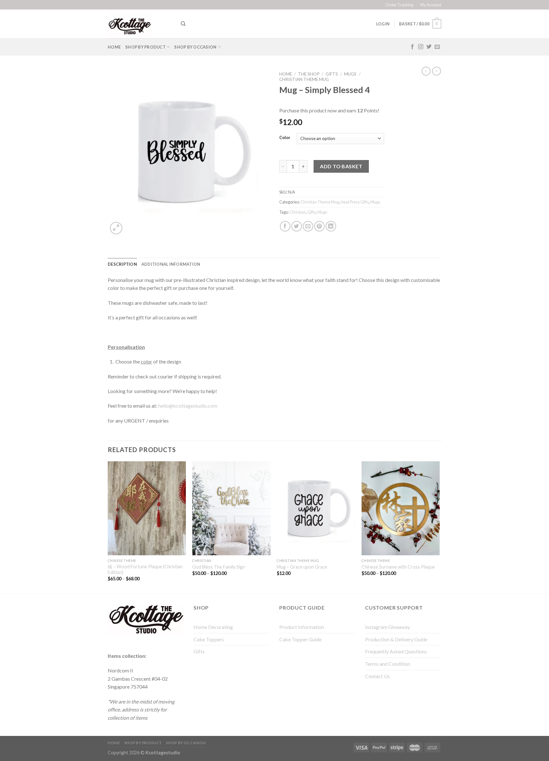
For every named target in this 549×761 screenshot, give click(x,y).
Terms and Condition (387, 664)
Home (114, 47)
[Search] (183, 24)
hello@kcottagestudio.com (187, 406)
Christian (297, 212)
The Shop (309, 74)
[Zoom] (116, 228)
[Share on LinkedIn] (331, 226)
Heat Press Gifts (355, 201)
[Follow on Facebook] (412, 47)
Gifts (332, 74)
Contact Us (377, 676)
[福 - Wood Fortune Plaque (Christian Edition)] (147, 508)
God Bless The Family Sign (218, 567)
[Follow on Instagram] (420, 47)
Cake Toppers (208, 639)
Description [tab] (122, 264)
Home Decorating (213, 627)
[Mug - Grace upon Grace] (316, 508)
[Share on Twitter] (296, 226)
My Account (430, 4)
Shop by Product (145, 47)
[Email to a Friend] (308, 226)
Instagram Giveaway (387, 627)
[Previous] (108, 527)
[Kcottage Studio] (139, 24)
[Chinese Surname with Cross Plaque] (401, 508)
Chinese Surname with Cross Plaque (398, 567)
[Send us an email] (437, 47)
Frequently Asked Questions (396, 651)
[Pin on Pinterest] (319, 226)
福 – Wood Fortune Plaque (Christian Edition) (145, 569)
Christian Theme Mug (304, 79)
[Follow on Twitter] (428, 47)
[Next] (439, 527)
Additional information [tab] (170, 264)
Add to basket (341, 166)
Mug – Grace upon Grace (302, 567)
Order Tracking (399, 4)
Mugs (350, 74)
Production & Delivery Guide (396, 639)
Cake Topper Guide (300, 639)
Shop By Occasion (195, 47)
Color (284, 138)
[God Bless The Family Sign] (231, 508)
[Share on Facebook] (285, 226)
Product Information (301, 627)
